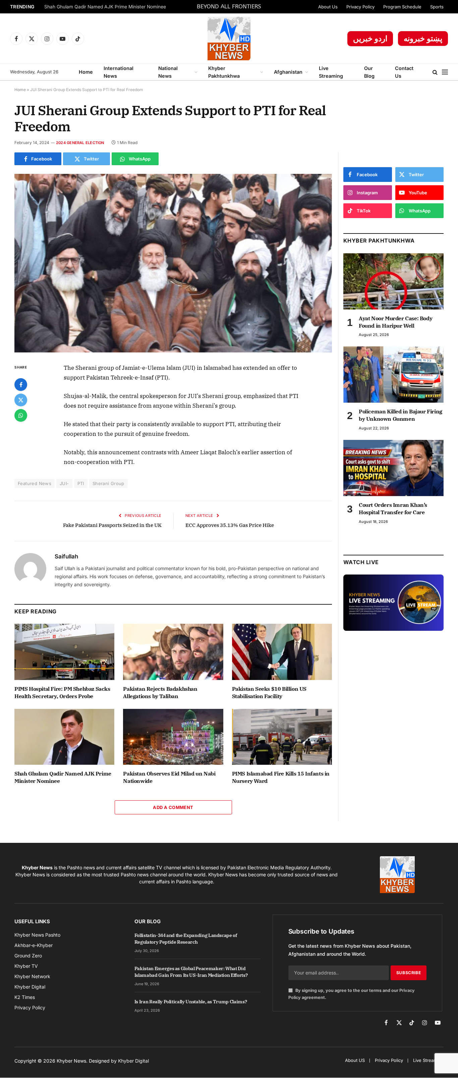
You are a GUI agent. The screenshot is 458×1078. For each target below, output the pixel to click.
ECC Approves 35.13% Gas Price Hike (229, 525)
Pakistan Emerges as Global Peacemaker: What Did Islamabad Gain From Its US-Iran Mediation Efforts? (191, 971)
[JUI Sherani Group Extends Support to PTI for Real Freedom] (173, 263)
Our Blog (369, 72)
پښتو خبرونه (423, 38)
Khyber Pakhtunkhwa (224, 72)
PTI (80, 483)
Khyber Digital (133, 1061)
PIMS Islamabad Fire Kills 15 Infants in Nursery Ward (281, 777)
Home (86, 72)
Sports (437, 6)
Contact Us (404, 72)
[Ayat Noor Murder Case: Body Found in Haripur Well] (393, 281)
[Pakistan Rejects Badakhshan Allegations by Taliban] (173, 652)
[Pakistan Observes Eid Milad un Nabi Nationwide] (173, 737)
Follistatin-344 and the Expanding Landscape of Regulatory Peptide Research (185, 938)
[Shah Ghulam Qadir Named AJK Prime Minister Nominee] (64, 737)
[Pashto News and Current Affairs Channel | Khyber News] (229, 38)
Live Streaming (331, 72)
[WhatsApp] (20, 415)
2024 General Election (80, 142)
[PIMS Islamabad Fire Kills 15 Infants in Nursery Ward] (282, 737)
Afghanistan (288, 72)
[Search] (435, 72)
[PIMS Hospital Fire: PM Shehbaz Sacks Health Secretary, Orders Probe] (64, 652)
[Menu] (445, 72)
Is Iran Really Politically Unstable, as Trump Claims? (190, 1002)
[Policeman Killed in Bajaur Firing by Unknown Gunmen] (393, 374)
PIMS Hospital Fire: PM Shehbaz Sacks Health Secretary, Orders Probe (62, 692)
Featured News (34, 483)
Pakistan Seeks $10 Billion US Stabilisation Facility (269, 692)
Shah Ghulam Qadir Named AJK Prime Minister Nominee (105, 6)
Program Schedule (402, 6)
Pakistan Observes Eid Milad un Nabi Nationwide (169, 777)
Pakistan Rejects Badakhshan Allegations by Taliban (160, 692)
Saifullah (66, 556)
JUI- (64, 483)
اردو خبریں (370, 38)
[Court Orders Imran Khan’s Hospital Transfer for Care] (393, 468)
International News (118, 72)
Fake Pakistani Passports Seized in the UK (112, 525)
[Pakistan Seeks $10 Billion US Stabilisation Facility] (282, 652)
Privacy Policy (360, 6)
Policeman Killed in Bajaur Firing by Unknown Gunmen (400, 415)
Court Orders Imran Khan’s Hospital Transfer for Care (393, 508)
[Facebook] (20, 384)
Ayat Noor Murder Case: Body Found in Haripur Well (395, 322)
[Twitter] (20, 400)
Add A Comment (173, 807)
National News (168, 72)
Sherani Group (108, 483)
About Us (328, 6)
